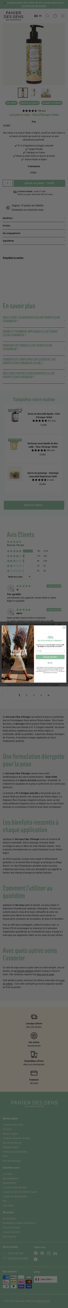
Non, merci (50, 663)
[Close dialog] (64, 627)
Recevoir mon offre (50, 657)
